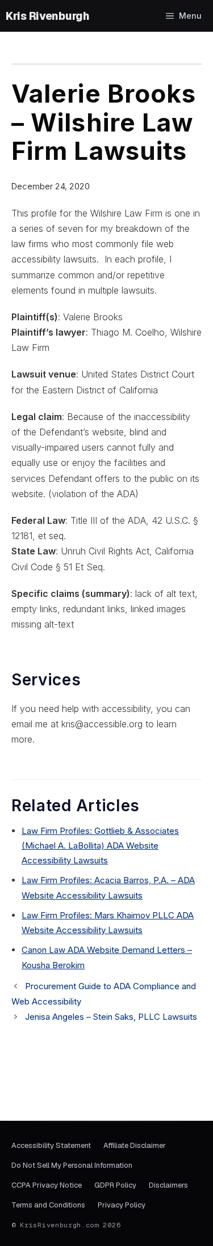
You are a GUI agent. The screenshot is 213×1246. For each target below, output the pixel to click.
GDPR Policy (115, 1185)
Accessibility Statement (51, 1145)
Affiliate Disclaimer (134, 1145)
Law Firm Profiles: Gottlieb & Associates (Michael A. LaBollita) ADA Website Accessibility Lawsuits (100, 845)
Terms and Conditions (48, 1205)
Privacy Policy (121, 1205)
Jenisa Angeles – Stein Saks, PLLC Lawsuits (111, 1016)
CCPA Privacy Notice (46, 1185)
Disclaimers (168, 1185)
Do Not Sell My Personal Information (71, 1165)
